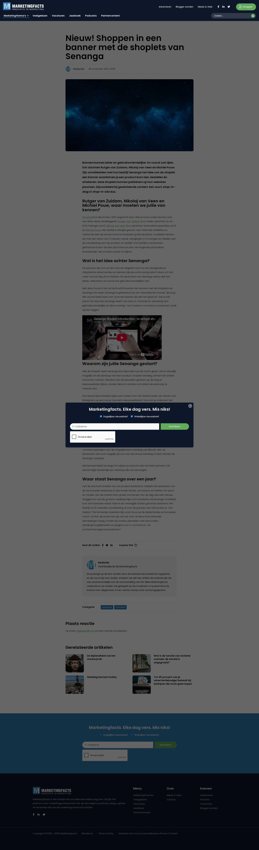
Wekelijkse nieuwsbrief (146, 416)
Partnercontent (110, 15)
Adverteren (165, 6)
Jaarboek (75, 15)
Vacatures (58, 15)
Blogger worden (184, 6)
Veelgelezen (40, 15)
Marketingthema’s (15, 15)
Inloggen (247, 6)
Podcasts (91, 15)
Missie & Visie (205, 6)
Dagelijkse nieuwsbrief (115, 416)
